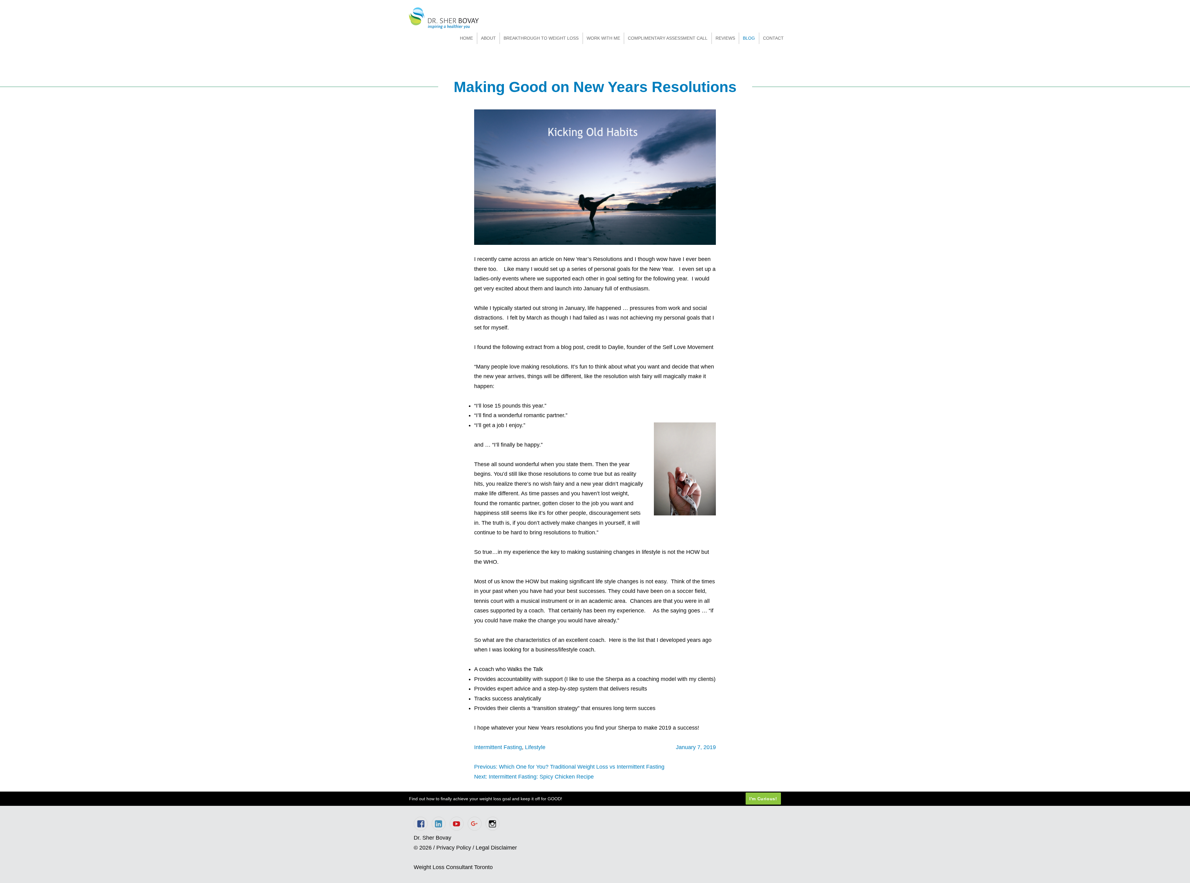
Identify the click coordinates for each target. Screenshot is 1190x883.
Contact (773, 38)
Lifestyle (535, 747)
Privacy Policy (453, 848)
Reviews (725, 38)
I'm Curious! (763, 798)
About (488, 38)
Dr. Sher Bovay (444, 18)
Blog (749, 38)
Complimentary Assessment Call (667, 38)
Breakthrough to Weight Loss (541, 38)
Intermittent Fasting (498, 747)
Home (466, 38)
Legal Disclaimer (496, 848)
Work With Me (603, 38)
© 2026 (423, 848)
